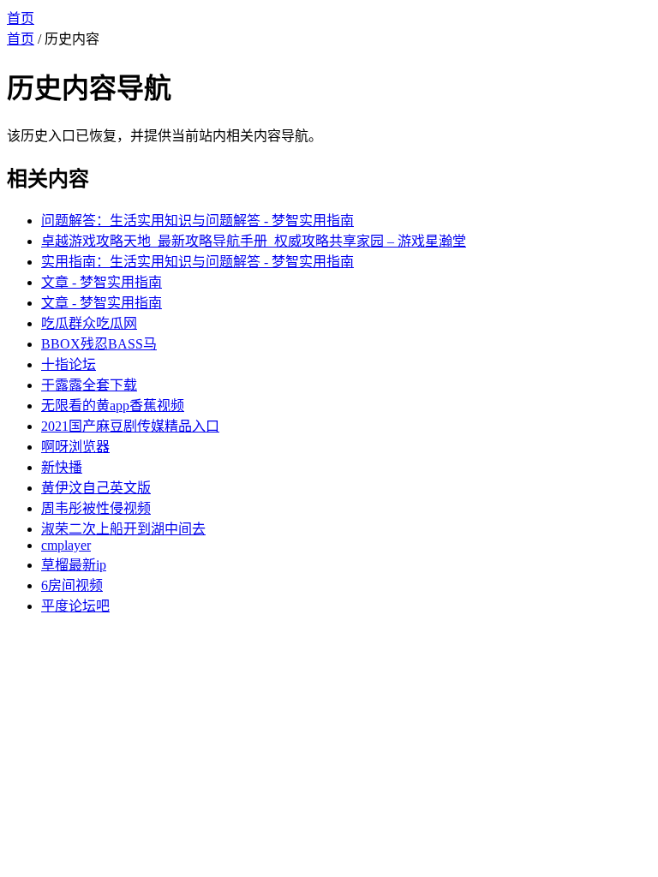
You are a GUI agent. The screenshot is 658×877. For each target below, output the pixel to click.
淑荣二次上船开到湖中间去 (123, 529)
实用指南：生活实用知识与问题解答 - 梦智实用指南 (197, 261)
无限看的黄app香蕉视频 (112, 405)
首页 (20, 18)
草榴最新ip (73, 565)
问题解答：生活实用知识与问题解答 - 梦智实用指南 (197, 220)
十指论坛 (68, 364)
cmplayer (66, 545)
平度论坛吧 (75, 606)
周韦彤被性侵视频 (96, 508)
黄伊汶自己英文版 (96, 487)
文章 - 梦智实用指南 (101, 282)
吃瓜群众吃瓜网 (89, 323)
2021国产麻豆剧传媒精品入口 (130, 426)
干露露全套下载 (89, 385)
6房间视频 (72, 585)
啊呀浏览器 (75, 446)
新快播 (61, 467)
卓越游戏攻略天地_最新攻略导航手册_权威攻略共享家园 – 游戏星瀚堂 (253, 241)
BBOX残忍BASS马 (99, 344)
